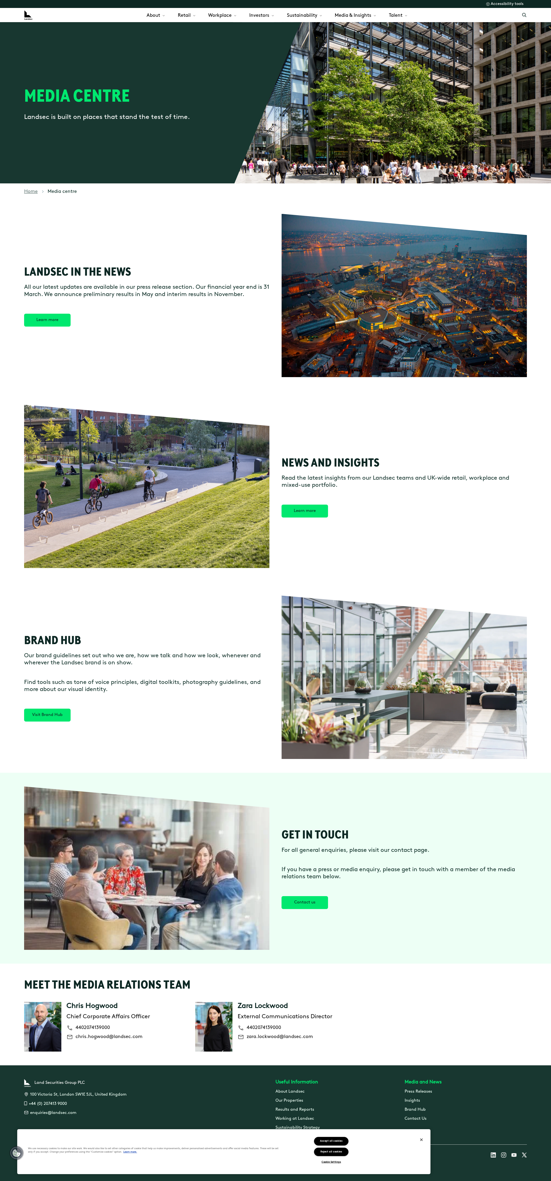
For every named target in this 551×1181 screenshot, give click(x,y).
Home (31, 191)
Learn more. (130, 1152)
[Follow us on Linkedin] (493, 1155)
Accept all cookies (331, 1141)
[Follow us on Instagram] (503, 1155)
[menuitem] (156, 15)
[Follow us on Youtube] (514, 1156)
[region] (223, 1151)
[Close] (421, 1139)
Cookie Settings (331, 1162)
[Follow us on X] (524, 1155)
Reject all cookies (331, 1152)
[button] (16, 1153)
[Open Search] (524, 15)
